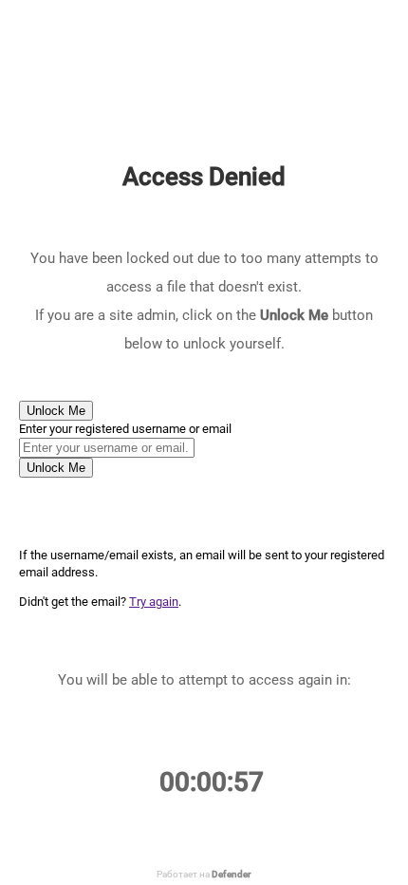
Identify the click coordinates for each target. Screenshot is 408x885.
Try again (153, 601)
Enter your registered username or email (125, 429)
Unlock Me (56, 411)
